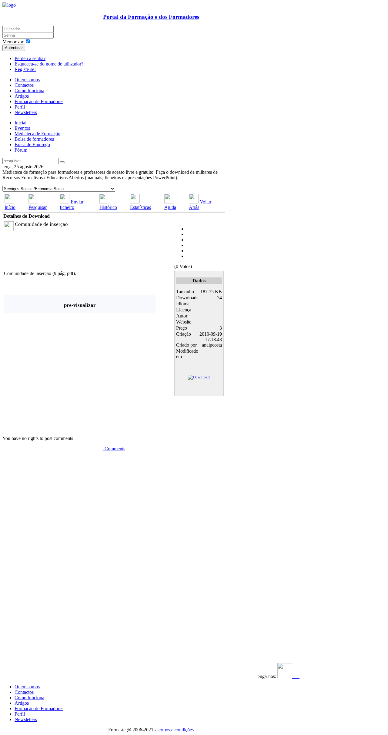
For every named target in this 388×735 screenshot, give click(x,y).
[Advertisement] (39, 542)
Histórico (108, 207)
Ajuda (170, 207)
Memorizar (12, 41)
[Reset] (62, 162)
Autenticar (14, 47)
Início (10, 207)
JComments (114, 448)
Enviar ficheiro (71, 204)
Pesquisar (37, 207)
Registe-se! (25, 69)
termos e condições (175, 729)
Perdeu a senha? (30, 58)
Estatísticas (140, 207)
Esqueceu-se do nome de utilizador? (49, 63)
